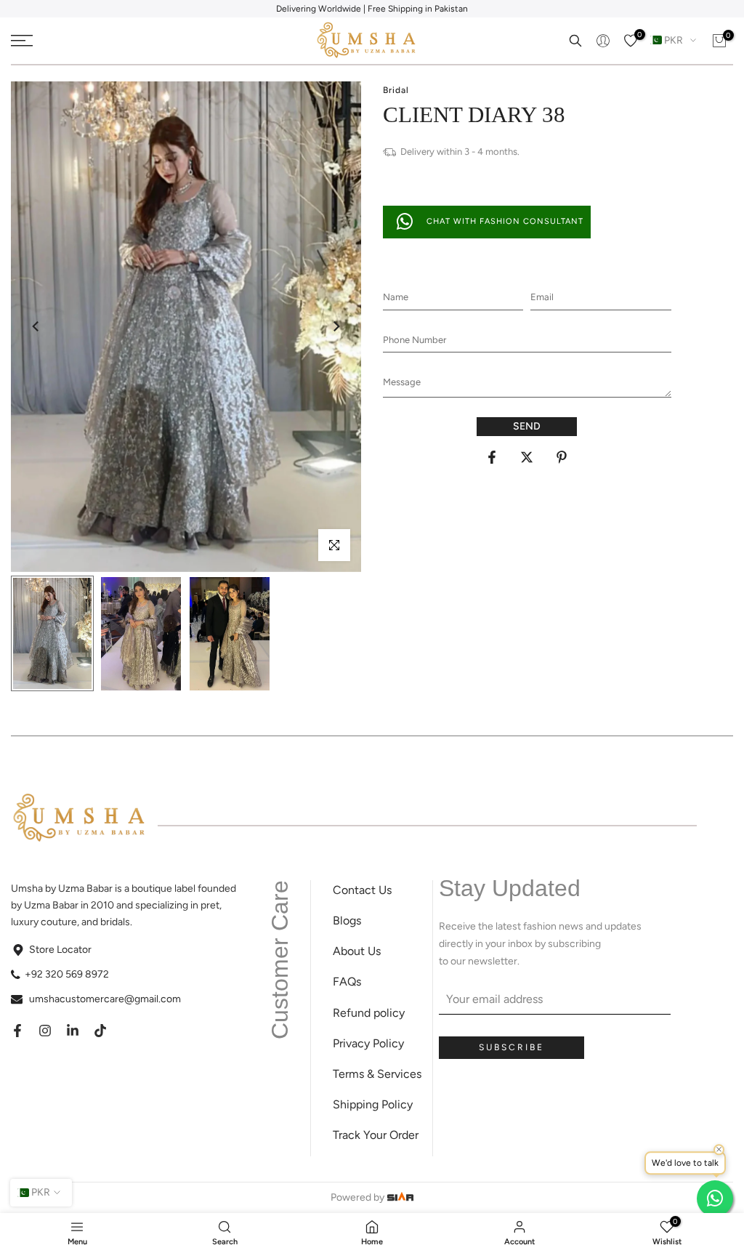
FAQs (347, 981)
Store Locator (60, 949)
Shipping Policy (373, 1104)
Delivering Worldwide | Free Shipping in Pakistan (372, 9)
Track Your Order (375, 1135)
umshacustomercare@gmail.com (105, 999)
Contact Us (362, 890)
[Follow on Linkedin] (72, 1030)
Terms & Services (377, 1074)
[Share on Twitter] (526, 457)
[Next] (335, 326)
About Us (357, 951)
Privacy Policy (368, 1043)
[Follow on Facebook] (17, 1030)
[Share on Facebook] (491, 457)
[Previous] (36, 326)
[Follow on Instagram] (45, 1030)
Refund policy (369, 1013)
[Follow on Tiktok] (100, 1030)
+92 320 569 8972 (67, 974)
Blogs (347, 920)
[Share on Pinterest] (561, 457)
